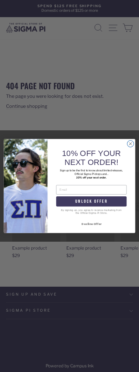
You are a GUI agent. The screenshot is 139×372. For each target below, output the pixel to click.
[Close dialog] (130, 143)
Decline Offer (91, 223)
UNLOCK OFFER (91, 201)
